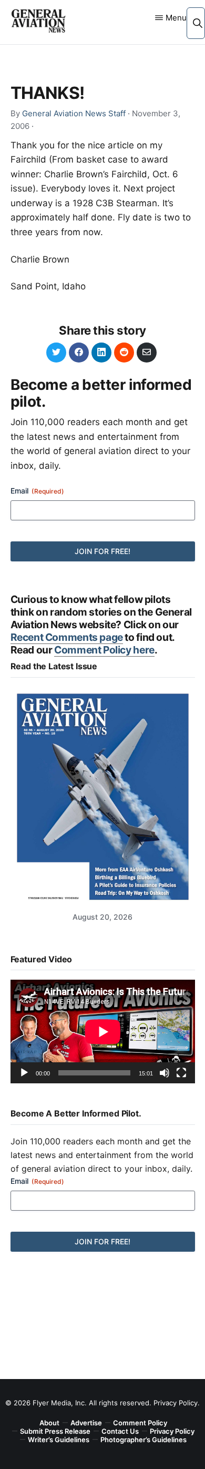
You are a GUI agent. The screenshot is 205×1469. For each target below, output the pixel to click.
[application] (103, 1031)
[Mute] (164, 1073)
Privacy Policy (175, 1402)
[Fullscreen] (181, 1073)
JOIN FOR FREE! (102, 551)
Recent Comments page (67, 637)
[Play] (24, 1073)
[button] (197, 23)
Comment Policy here (104, 649)
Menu (176, 18)
